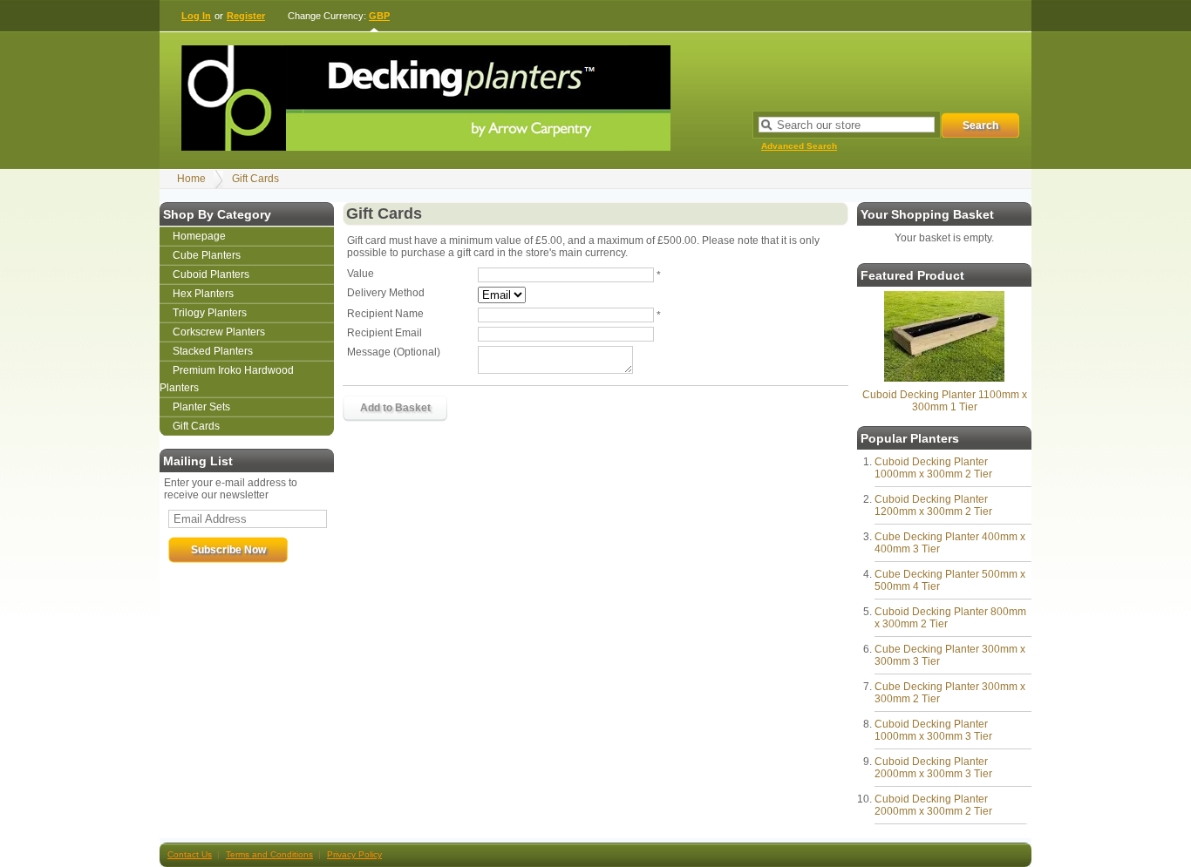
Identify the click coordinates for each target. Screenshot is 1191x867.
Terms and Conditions (269, 854)
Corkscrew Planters (219, 332)
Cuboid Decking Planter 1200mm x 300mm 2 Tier (933, 505)
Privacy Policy (354, 854)
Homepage (199, 236)
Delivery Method (386, 293)
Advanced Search (799, 146)
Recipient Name (385, 314)
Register (246, 15)
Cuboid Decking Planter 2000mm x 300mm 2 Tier (933, 805)
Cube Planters (207, 255)
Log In (196, 15)
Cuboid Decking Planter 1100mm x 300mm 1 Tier (944, 401)
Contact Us (189, 854)
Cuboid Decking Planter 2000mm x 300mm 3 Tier (933, 767)
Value (360, 274)
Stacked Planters (213, 351)
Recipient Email (384, 333)
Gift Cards (255, 179)
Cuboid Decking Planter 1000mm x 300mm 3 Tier (933, 730)
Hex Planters (203, 294)
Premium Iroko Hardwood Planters (227, 379)
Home (191, 179)
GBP (379, 15)
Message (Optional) (393, 352)
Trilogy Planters (210, 313)
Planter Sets (201, 407)
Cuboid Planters (211, 274)
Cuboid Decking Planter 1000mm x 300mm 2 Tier (933, 468)
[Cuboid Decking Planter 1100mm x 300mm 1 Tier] (944, 378)
